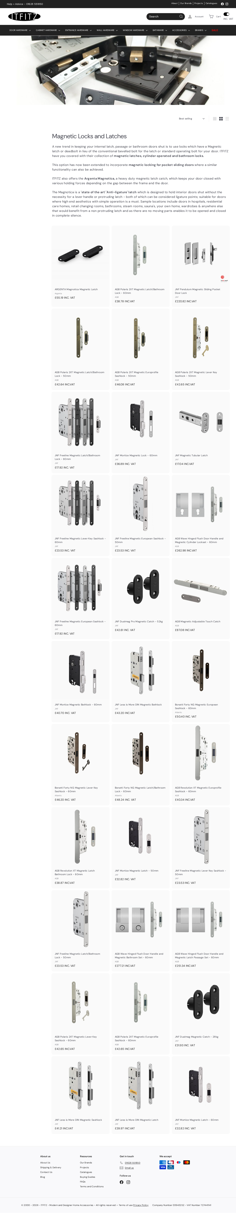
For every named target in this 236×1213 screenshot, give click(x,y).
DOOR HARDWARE (19, 30)
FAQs (83, 1181)
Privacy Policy (140, 1205)
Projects (198, 3)
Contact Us (46, 1172)
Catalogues (211, 3)
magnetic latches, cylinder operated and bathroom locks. (159, 156)
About (174, 3)
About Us (45, 1162)
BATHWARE (158, 30)
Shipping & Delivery (50, 1167)
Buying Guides (87, 1176)
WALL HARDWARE (106, 30)
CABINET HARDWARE (47, 30)
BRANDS (199, 30)
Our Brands (186, 3)
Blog (42, 1176)
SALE (215, 30)
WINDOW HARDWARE (134, 30)
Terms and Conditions (92, 1186)
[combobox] (165, 16)
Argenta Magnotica (99, 178)
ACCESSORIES (179, 30)
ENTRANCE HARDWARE (77, 30)
